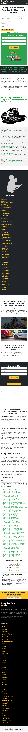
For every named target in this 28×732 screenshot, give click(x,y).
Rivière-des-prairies (6, 207)
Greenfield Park (6, 242)
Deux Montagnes (6, 239)
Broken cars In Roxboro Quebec (11, 548)
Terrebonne (5, 248)
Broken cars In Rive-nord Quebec (11, 542)
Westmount (4, 198)
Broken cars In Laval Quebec (10, 517)
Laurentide (5, 262)
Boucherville (5, 284)
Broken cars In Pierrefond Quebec (11, 535)
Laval (3, 265)
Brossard (4, 283)
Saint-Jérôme (5, 254)
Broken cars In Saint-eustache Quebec (12, 551)
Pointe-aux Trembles (6, 221)
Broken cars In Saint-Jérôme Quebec (12, 554)
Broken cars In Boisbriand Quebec (11, 494)
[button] (2, 580)
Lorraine (4, 269)
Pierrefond (5, 278)
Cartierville (5, 250)
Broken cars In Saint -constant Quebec (12, 550)
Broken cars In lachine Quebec (10, 511)
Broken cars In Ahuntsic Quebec (11, 490)
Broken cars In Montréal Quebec (11, 531)
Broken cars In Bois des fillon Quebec (12, 492)
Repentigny (4, 199)
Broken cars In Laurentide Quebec (11, 516)
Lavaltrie (4, 264)
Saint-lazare (5, 246)
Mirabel (4, 253)
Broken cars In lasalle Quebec (10, 514)
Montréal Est (5, 273)
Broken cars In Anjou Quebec (10, 491)
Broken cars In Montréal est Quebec (12, 526)
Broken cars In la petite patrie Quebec (12, 510)
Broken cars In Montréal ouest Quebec (12, 529)
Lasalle (4, 289)
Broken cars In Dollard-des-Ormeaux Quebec (14, 503)
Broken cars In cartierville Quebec (11, 498)
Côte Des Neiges (6, 235)
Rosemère (3, 209)
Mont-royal (5, 276)
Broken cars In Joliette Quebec (10, 509)
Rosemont (3, 210)
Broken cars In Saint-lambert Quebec (12, 555)
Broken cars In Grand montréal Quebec (13, 505)
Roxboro (3, 212)
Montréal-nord (6, 270)
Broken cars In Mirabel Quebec (10, 524)
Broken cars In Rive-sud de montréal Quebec (14, 543)
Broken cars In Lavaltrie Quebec (11, 518)
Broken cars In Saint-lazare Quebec (11, 557)
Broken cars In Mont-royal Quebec (11, 525)
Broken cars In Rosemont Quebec (11, 547)
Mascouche (5, 257)
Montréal (4, 275)
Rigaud (3, 201)
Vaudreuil (4, 280)
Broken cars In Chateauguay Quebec (12, 499)
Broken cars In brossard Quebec (11, 496)
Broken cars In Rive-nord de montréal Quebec (14, 540)
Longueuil (4, 267)
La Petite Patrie (5, 223)
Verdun (4, 281)
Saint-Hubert (5, 286)
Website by (14, 729)
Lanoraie (4, 261)
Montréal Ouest (6, 272)
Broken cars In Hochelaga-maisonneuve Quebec (15, 507)
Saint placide (4, 215)
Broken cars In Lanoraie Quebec (11, 513)
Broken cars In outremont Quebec (11, 533)
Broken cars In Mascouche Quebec (11, 522)
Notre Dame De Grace (6, 224)
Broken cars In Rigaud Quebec (10, 539)
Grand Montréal (6, 240)
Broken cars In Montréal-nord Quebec (12, 528)
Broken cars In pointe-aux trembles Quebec (14, 536)
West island (4, 218)
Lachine (4, 287)
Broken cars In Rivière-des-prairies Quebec (13, 544)
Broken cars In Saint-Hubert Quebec (12, 552)
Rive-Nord (3, 204)
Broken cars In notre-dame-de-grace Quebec (14, 532)
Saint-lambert (4, 216)
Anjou (3, 229)
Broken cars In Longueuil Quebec (11, 520)
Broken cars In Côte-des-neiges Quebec (12, 501)
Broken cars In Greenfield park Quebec (12, 506)
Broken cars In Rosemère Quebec (11, 546)
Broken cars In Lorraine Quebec (11, 521)
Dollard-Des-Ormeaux (7, 237)
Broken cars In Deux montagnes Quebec (13, 502)
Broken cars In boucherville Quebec (12, 495)
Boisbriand (5, 232)
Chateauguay (5, 234)
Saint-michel (4, 226)
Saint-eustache (5, 213)
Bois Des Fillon (6, 231)
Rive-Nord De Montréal (7, 202)
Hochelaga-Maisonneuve (8, 243)
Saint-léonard (5, 251)
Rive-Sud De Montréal (6, 206)
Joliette (4, 245)
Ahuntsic (3, 220)
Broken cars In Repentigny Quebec (11, 537)
